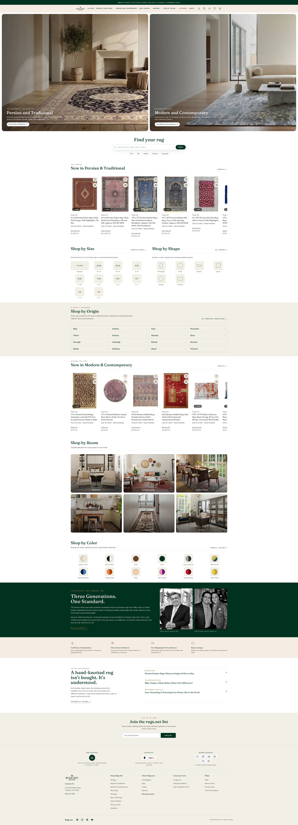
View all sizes (137, 250)
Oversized (165, 153)
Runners (155, 153)
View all (221, 169)
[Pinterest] (87, 820)
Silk (138, 153)
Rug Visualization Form (181, 787)
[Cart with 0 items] (220, 8)
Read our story (78, 628)
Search (180, 147)
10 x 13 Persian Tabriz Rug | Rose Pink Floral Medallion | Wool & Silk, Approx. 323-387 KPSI (115, 220)
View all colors (217, 548)
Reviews (145, 790)
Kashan (146, 153)
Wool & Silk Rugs (116, 797)
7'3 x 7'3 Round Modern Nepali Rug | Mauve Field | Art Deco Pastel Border (114, 417)
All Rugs (91, 8)
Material (156, 8)
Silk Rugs (113, 794)
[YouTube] (92, 820)
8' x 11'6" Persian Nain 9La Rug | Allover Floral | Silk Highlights (205, 219)
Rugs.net (69, 820)
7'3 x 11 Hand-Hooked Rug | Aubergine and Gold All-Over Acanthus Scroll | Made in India (84, 417)
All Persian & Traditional (213, 319)
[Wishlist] (214, 8)
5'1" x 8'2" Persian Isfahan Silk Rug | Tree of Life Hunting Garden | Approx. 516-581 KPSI (175, 220)
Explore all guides (79, 701)
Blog (143, 783)
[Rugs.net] (86, 777)
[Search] (199, 8)
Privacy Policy (210, 787)
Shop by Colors (169, 8)
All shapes (220, 250)
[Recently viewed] (204, 8)
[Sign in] (209, 8)
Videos (191, 8)
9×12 (131, 153)
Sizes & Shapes (115, 801)
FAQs (207, 780)
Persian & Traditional (104, 8)
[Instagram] (82, 820)
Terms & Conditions (211, 790)
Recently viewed (148, 794)
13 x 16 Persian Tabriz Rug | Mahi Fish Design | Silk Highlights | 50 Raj (85, 220)
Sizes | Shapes (144, 8)
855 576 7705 (70, 794)
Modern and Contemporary (126, 8)
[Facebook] (77, 820)
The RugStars (146, 780)
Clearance (183, 8)
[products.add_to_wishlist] (95, 179)
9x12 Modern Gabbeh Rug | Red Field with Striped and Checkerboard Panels (175, 417)
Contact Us (177, 780)
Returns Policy (210, 783)
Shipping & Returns (180, 783)
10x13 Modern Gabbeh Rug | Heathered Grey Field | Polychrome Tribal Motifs (143, 417)
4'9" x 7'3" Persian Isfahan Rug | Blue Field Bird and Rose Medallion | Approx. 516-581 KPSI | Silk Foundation (145, 222)
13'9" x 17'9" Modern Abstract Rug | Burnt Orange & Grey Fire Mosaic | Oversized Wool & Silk (205, 417)
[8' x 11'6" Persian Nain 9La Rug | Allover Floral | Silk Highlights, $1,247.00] (206, 194)
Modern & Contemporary (119, 787)
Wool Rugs (114, 790)
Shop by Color (115, 805)
